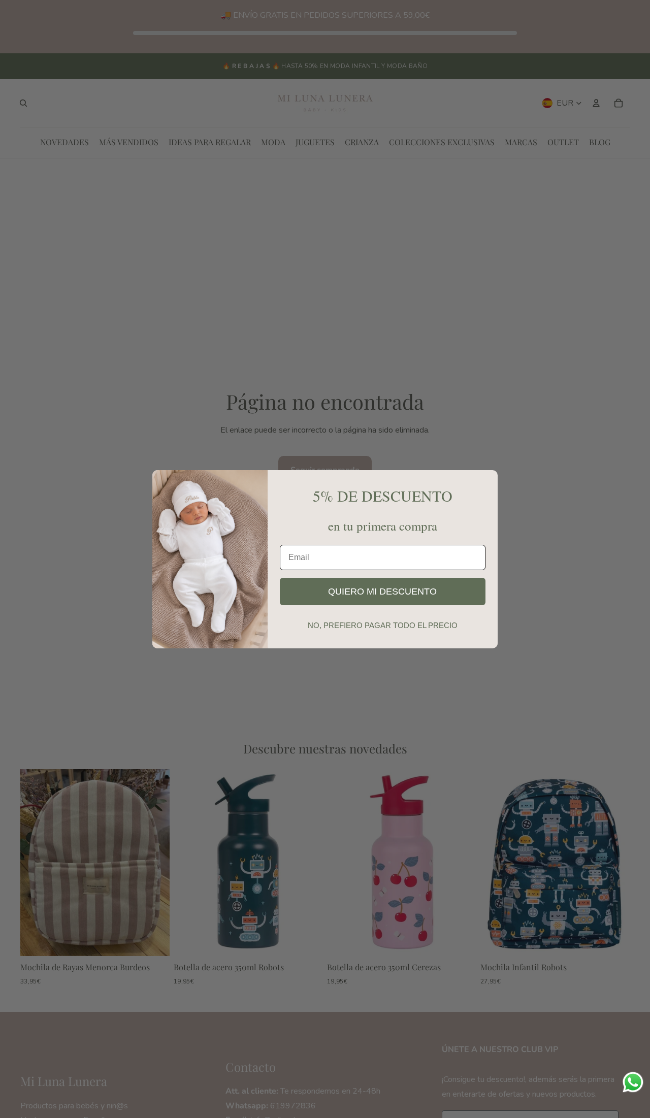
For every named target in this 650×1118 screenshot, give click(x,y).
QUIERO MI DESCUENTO (382, 591)
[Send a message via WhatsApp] (633, 1082)
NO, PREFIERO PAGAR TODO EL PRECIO (383, 625)
